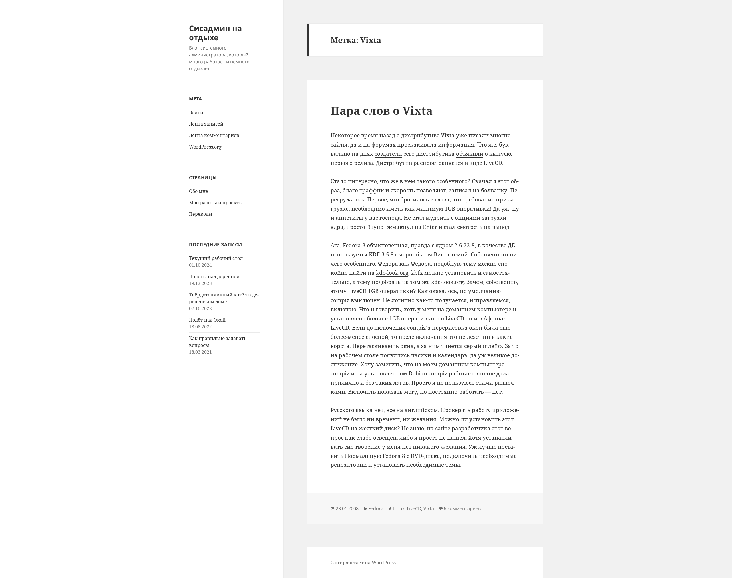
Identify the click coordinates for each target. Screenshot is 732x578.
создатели (388, 153)
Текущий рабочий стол (216, 258)
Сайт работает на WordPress (363, 562)
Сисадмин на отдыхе (215, 33)
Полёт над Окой (207, 320)
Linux (399, 508)
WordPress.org (205, 147)
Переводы (200, 214)
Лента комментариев (214, 135)
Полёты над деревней (214, 276)
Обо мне (198, 191)
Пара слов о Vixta (382, 110)
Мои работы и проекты (216, 202)
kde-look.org (392, 272)
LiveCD (414, 508)
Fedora (375, 508)
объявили (469, 153)
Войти (196, 112)
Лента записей (206, 124)
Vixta (428, 508)
